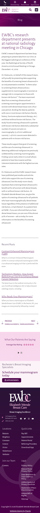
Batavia (5, 433)
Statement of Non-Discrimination (28, 489)
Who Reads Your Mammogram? (17, 296)
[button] (36, 9)
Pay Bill (24, 433)
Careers (5, 465)
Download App (27, 447)
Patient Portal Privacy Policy (27, 470)
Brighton (6, 437)
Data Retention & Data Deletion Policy (28, 476)
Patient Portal (26, 440)
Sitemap (24, 499)
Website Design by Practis (20, 511)
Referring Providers (29, 444)
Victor (4, 447)
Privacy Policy (26, 465)
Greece (5, 444)
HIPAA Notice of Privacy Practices (28, 483)
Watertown (7, 451)
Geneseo (5, 440)
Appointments (27, 437)
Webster (5, 454)
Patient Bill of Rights (26, 494)
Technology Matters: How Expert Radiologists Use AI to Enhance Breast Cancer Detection (20, 276)
